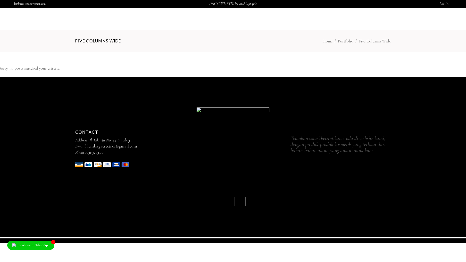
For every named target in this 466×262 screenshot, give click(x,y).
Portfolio (345, 41)
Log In (444, 3)
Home (328, 41)
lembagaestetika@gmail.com (30, 3)
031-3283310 (94, 152)
